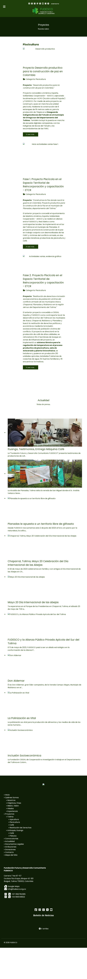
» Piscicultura (14, 822)
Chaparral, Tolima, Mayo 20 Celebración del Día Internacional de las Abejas (38, 563)
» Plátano (12, 836)
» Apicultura (13, 819)
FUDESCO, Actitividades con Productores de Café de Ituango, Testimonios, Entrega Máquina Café (41, 447)
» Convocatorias (11, 838)
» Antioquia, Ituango (14, 830)
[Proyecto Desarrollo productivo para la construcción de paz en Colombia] (44, 55)
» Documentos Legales (14, 844)
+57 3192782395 (18, 894)
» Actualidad (9, 841)
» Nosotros (10, 800)
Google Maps (13, 886)
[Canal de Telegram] (48, 3)
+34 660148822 (18, 897)
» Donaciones (10, 849)
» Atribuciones (10, 846)
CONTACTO (55, 4)
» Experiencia (12, 811)
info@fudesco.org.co (16, 889)
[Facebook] (29, 3)
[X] (40, 3)
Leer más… (31, 134)
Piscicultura (41, 79)
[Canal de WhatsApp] (45, 3)
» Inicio (7, 794)
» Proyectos (9, 814)
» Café (11, 825)
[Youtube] (43, 3)
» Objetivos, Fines (13, 803)
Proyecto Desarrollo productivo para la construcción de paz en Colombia (43, 71)
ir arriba (44, 928)
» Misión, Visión (12, 805)
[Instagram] (32, 3)
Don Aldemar (16, 681)
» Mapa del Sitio (10, 855)
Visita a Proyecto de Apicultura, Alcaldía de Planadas (41, 486)
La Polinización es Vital (22, 718)
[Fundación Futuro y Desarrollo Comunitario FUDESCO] (43, 11)
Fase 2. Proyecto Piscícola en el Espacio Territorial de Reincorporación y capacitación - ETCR (43, 280)
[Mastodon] (37, 3)
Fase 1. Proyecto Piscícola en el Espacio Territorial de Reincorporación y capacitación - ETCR (43, 184)
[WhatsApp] (5, 894)
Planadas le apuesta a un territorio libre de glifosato (41, 524)
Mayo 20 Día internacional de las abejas (33, 602)
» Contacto (9, 852)
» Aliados (10, 808)
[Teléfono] (9, 894)
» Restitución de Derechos (19, 827)
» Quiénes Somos (11, 797)
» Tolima (9, 816)
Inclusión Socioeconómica (24, 755)
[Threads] (35, 3)
